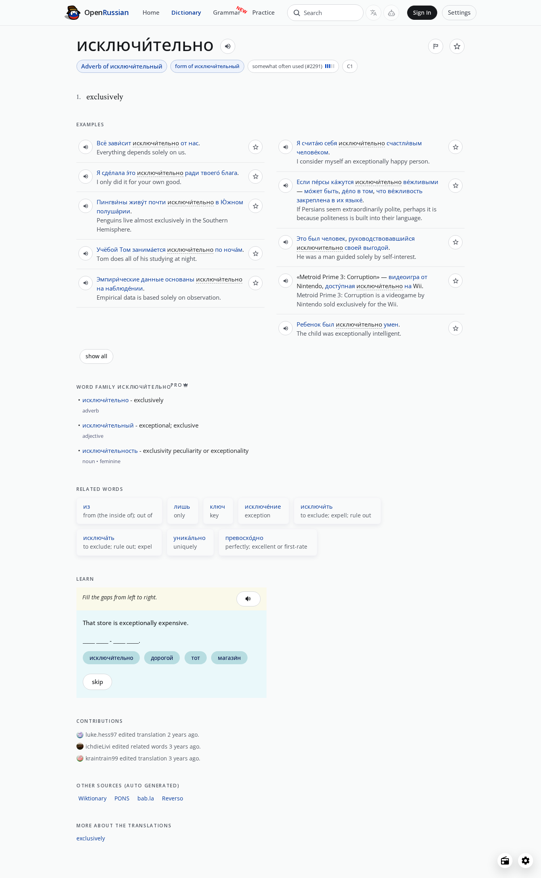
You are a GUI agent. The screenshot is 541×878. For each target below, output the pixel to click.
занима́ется (149, 249)
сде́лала (113, 173)
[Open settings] (525, 860)
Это (302, 238)
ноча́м (233, 249)
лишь (182, 506)
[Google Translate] (373, 13)
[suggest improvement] (435, 46)
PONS (122, 798)
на (100, 288)
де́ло (349, 191)
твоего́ (210, 173)
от (184, 143)
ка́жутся (342, 182)
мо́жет (313, 191)
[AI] (391, 13)
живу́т (138, 202)
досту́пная (340, 286)
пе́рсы (321, 182)
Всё (102, 143)
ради (192, 173)
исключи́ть (317, 506)
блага (229, 173)
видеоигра (404, 277)
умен (391, 324)
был (314, 238)
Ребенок (309, 324)
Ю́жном (232, 202)
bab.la (145, 798)
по (218, 249)
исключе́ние (263, 506)
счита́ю (312, 143)
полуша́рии (113, 211)
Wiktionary (92, 798)
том (367, 191)
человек (333, 238)
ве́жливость (405, 191)
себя (330, 143)
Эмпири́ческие (118, 279)
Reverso (172, 798)
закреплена (313, 200)
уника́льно (189, 538)
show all (96, 356)
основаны (179, 279)
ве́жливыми (420, 182)
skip (97, 682)
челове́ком (312, 152)
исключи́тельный (108, 425)
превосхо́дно (244, 538)
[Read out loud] (227, 46)
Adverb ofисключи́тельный (121, 66)
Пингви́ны (112, 202)
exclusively (90, 838)
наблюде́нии (124, 288)
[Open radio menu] (504, 860)
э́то (130, 173)
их (340, 200)
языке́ (353, 200)
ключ (217, 506)
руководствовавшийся (382, 238)
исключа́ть (98, 538)
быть (331, 191)
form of (207, 66)
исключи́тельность (110, 450)
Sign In (422, 12)
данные (152, 279)
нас (193, 143)
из (86, 506)
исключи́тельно (105, 400)
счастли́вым (404, 143)
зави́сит (119, 143)
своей (353, 247)
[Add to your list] (457, 46)
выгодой (376, 247)
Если (303, 182)
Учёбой (107, 249)
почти (157, 202)
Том (125, 249)
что (381, 191)
